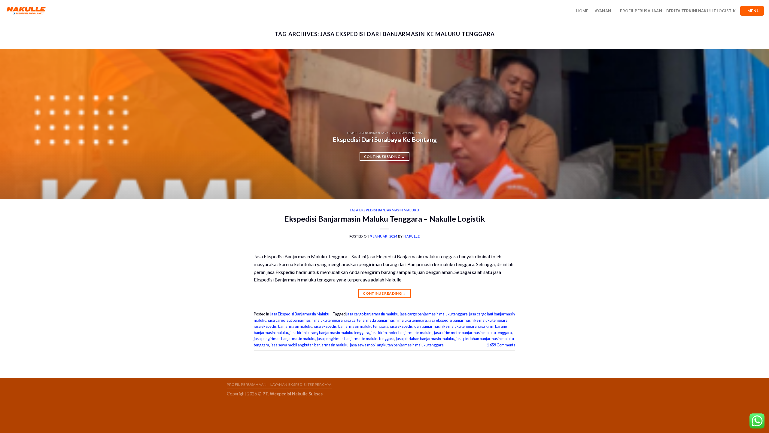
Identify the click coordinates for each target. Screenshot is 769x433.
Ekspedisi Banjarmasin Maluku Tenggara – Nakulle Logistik (384, 218)
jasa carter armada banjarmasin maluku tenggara (385, 320)
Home (582, 10)
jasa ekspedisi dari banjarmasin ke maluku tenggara (433, 326)
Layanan (601, 10)
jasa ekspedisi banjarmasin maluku (283, 326)
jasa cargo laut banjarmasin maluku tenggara (305, 320)
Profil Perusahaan (641, 10)
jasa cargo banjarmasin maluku (372, 314)
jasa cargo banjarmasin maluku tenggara (434, 314)
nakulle (411, 236)
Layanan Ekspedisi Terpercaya (301, 384)
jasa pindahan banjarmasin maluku (425, 338)
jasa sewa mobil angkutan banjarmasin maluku (309, 344)
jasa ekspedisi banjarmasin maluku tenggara (351, 326)
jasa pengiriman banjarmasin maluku (284, 338)
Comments (501, 344)
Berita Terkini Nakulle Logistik (701, 10)
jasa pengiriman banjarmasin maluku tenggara (355, 338)
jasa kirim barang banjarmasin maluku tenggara (329, 332)
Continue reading (384, 156)
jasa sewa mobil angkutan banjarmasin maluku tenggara (397, 344)
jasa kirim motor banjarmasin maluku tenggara (473, 332)
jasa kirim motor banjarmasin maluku (402, 332)
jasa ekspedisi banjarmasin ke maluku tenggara (468, 320)
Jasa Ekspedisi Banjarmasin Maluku (384, 210)
